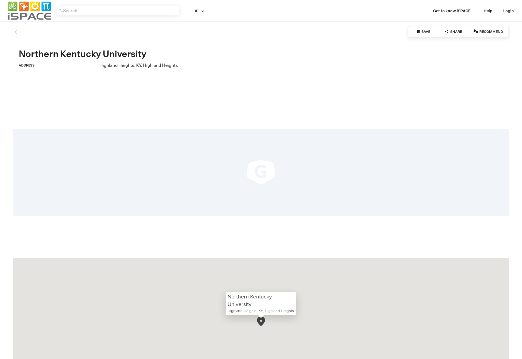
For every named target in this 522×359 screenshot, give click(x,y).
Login (508, 10)
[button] (261, 321)
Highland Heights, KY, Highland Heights (261, 310)
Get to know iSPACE (452, 10)
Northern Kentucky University (250, 300)
